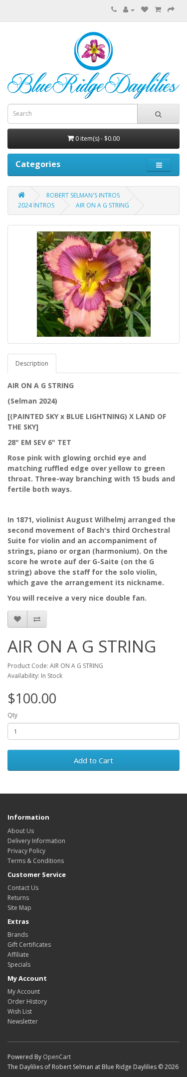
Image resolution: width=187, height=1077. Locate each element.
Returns (18, 897)
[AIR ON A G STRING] (93, 284)
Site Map (19, 907)
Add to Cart (93, 760)
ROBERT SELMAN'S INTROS (83, 195)
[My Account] (129, 9)
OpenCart (57, 1057)
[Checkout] (171, 9)
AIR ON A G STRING (102, 205)
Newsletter (22, 1021)
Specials (18, 964)
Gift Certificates (29, 944)
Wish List (19, 1011)
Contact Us (22, 887)
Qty (12, 715)
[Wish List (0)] (144, 9)
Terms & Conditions (35, 861)
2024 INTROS (36, 205)
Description (31, 363)
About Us (20, 831)
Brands (17, 934)
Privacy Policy (26, 851)
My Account (23, 991)
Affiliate (18, 954)
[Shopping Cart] (158, 9)
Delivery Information (36, 841)
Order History (27, 1001)
